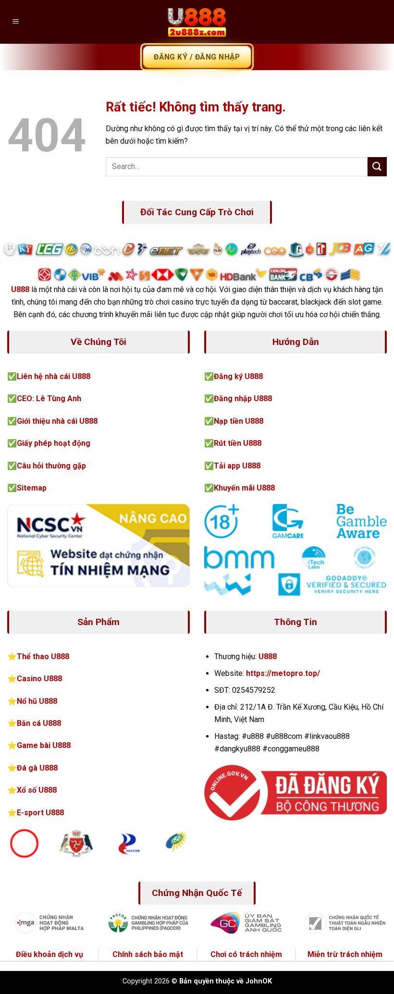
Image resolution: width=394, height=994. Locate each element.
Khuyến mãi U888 (244, 487)
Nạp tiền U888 (238, 421)
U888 (20, 289)
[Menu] (16, 22)
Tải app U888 (237, 465)
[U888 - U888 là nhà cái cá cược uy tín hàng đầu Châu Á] (197, 22)
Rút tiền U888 (237, 443)
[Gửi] (377, 166)
